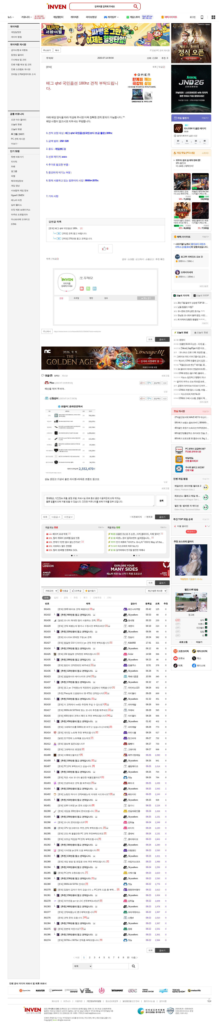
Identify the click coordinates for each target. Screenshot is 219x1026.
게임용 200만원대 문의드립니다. (76, 811)
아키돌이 (132, 693)
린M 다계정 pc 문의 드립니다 (74, 805)
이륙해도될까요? (69, 755)
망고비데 (132, 738)
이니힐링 (88, 288)
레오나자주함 (134, 609)
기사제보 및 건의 (18, 60)
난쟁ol (131, 918)
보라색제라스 (134, 912)
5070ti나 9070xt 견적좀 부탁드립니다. (78, 940)
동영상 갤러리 (17, 55)
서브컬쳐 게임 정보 (19, 190)
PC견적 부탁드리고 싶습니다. (75, 766)
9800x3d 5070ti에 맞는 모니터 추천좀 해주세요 (83, 710)
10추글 (78, 591)
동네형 (131, 620)
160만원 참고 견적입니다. (76, 772)
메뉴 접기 (146, 298)
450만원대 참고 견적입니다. (77, 721)
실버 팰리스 (16, 205)
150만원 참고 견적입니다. (76, 648)
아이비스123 (133, 688)
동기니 (131, 805)
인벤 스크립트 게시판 (20, 69)
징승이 (131, 637)
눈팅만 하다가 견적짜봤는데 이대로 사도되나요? (83, 794)
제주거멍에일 (134, 755)
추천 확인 (160, 259)
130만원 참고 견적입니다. (76, 856)
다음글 (55, 517)
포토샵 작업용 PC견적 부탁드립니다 (78, 839)
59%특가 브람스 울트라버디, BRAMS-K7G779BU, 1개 (192, 422)
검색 (133, 966)
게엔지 (131, 626)
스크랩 (131, 259)
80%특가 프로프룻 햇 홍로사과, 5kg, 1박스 (192, 438)
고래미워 (132, 749)
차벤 (13, 166)
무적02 (49, 58)
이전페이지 (136, 517)
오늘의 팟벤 (16, 129)
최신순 (65, 376)
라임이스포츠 (134, 861)
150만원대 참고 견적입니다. (77, 895)
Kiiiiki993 (132, 643)
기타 (109, 597)
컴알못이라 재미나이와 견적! (74, 676)
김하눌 (131, 822)
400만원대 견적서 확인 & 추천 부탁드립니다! (82, 716)
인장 (61, 298)
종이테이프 (133, 839)
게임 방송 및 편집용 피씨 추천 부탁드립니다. (82, 861)
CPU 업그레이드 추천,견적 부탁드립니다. (80, 828)
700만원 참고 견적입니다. (76, 923)
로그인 (192, 17)
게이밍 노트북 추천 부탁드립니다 (76, 732)
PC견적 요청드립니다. (71, 873)
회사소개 (55, 1001)
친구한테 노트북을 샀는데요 (74, 738)
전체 (46, 597)
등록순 (56, 376)
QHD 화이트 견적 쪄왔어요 (73, 609)
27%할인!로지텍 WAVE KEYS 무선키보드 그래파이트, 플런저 (192, 417)
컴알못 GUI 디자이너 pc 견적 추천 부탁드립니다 (83, 643)
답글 (165, 392)
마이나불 (132, 732)
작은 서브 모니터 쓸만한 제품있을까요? (79, 777)
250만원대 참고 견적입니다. (77, 817)
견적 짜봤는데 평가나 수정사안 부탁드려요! (81, 626)
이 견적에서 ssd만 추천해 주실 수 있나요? (81, 704)
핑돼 (130, 929)
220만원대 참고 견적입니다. (77, 631)
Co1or (130, 654)
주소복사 (47, 331)
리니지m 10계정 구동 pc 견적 (75, 637)
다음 (133, 957)
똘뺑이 (131, 744)
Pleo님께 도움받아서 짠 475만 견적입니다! (81, 693)
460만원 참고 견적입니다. (76, 615)
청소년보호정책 (112, 1001)
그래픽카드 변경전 (69, 749)
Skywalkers (133, 615)
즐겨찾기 (92, 591)
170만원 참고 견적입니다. (76, 682)
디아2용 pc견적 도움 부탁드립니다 (77, 850)
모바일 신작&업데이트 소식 (23, 74)
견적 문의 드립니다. (70, 918)
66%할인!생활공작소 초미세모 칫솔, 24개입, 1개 (192, 433)
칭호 (106, 298)
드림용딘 (132, 850)
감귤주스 (132, 665)
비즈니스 (67, 1001)
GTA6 (13, 224)
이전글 (67, 517)
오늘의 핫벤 (16, 124)
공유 (124, 259)
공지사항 (162, 1001)
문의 (66, 597)
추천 (76, 597)
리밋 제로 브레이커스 (20, 210)
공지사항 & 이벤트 (19, 50)
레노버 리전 (16, 200)
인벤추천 (97, 597)
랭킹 (91, 298)
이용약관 (78, 1001)
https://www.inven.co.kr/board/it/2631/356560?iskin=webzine (77, 331)
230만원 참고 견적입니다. (76, 878)
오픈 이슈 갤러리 (18, 120)
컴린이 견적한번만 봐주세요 (74, 665)
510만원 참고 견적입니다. (76, 699)
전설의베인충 (134, 811)
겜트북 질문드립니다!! (71, 744)
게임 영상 (15, 186)
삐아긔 (131, 783)
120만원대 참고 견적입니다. (77, 671)
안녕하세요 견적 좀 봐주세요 (74, 783)
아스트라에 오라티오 (20, 219)
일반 (56, 597)
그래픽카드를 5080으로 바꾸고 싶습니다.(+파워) (83, 727)
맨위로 (149, 517)
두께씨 (131, 710)
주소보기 (47, 50)
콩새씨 (131, 833)
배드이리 (132, 794)
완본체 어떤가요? (69, 929)
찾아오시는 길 (149, 1001)
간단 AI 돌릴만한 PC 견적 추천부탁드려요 (80, 833)
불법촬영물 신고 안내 (131, 1001)
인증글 (65, 591)
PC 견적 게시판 (18, 139)
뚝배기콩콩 (133, 676)
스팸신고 (150, 259)
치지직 (14, 162)
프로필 (76, 298)
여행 (13, 176)
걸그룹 (14, 171)
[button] (71, 555)
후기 (85, 597)
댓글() (161, 67)
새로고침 (165, 376)
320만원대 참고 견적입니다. (77, 934)
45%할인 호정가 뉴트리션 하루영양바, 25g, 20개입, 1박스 (192, 428)
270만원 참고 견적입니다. (77, 238)
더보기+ (101, 527)
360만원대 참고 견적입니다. (77, 845)
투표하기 (191, 531)
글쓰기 (162, 583)
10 (128, 957)
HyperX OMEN (17, 195)
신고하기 (140, 259)
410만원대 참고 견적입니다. (77, 800)
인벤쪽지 (81, 288)
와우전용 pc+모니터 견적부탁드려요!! (78, 901)
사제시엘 (132, 873)
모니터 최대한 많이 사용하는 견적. (77, 620)
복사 (57, 50)
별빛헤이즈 (133, 766)
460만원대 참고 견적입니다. (77, 906)
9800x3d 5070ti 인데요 (71, 884)
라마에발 (132, 704)
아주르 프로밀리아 (19, 215)
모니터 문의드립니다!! (71, 822)
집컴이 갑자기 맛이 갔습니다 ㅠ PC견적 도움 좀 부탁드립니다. (90, 889)
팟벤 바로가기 (17, 157)
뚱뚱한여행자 (134, 889)
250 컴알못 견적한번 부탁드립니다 (77, 654)
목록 (154, 67)
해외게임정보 (17, 181)
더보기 (94, 288)
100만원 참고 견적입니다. (76, 760)
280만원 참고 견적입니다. (76, 659)
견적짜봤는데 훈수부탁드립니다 (76, 912)
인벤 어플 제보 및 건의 (21, 64)
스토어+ (205, 153)
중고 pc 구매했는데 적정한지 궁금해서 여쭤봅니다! (85, 688)
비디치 (131, 828)
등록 (161, 500)
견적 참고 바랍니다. (74, 233)
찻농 (130, 777)
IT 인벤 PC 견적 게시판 (160, 50)
